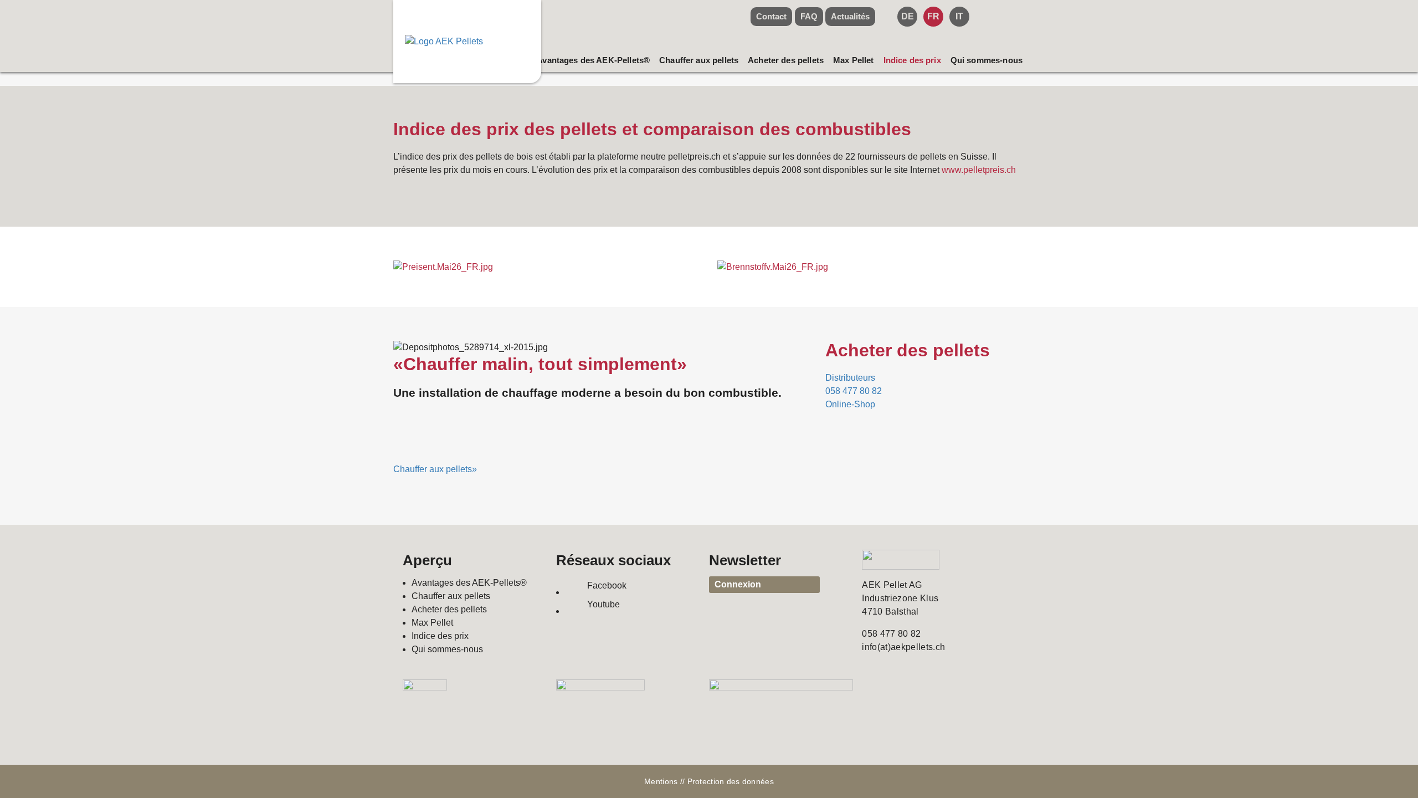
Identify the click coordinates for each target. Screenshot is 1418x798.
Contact (771, 16)
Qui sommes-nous (987, 60)
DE (907, 16)
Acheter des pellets (786, 60)
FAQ (809, 16)
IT (959, 16)
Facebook (606, 585)
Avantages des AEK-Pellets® (593, 60)
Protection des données (730, 781)
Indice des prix (912, 60)
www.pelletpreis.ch (979, 170)
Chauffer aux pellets (698, 60)
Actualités (850, 16)
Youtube (603, 604)
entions (664, 781)
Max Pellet (853, 60)
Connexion (738, 584)
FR (933, 16)
